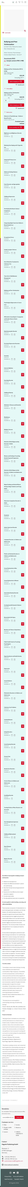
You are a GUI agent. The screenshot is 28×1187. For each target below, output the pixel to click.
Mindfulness (7, 417)
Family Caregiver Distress (10, 249)
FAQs (5, 1125)
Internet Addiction (8, 368)
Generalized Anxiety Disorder (11, 593)
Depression (7, 668)
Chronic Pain (7, 756)
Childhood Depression (9, 196)
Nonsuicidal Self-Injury (9, 617)
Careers (6, 1132)
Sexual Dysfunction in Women (11, 580)
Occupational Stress (9, 237)
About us (18, 1127)
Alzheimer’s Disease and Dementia (12, 405)
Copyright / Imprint (19, 1179)
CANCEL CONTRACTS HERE (19, 1133)
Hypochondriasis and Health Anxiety (13, 656)
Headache (6, 515)
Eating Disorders (8, 732)
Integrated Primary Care (10, 159)
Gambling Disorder (8, 795)
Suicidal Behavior (8, 719)
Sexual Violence (8, 680)
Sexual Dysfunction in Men (10, 568)
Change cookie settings (8, 1128)
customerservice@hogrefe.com (13, 1161)
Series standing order (14, 127)
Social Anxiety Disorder (9, 744)
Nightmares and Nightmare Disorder (13, 133)
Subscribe (19, 1117)
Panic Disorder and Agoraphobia (12, 184)
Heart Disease (7, 846)
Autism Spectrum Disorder (10, 527)
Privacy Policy (8, 1176)
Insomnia (6, 355)
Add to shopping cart (15, 81)
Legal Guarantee (8, 1179)
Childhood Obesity (8, 392)
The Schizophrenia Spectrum (11, 822)
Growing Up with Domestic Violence (12, 605)
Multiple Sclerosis (8, 429)
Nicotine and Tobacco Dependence (12, 629)
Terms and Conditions (18, 1176)
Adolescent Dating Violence (10, 172)
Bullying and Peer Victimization (11, 290)
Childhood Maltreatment (10, 834)
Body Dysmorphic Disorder (10, 331)
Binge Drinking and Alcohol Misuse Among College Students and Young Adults (12, 486)
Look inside (7, 32)
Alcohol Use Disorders (9, 768)
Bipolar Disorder (8, 858)
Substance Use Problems (10, 707)
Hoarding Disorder (8, 380)
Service (18, 1125)
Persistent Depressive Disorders (12, 343)
